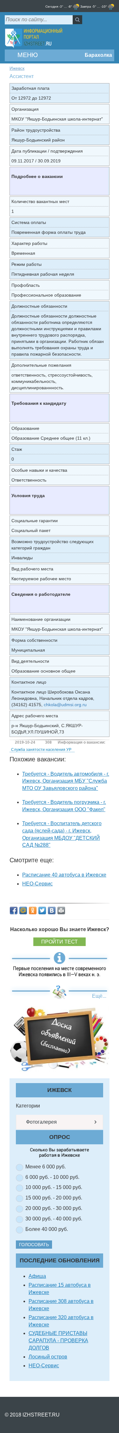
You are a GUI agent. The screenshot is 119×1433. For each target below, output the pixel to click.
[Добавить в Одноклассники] (32, 910)
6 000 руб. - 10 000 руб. (52, 1177)
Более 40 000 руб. (46, 1229)
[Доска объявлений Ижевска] (59, 1039)
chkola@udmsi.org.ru (65, 704)
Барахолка (97, 55)
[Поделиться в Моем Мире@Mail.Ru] (23, 910)
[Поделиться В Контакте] (52, 910)
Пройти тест (59, 941)
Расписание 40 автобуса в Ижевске (64, 875)
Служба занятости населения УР (41, 749)
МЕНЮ (27, 54)
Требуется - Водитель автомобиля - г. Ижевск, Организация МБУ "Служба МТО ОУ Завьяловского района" (65, 781)
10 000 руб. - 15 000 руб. (53, 1187)
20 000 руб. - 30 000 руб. (53, 1208)
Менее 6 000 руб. (45, 1166)
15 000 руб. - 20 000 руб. (53, 1197)
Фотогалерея (41, 1122)
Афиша (37, 1276)
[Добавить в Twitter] (42, 910)
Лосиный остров (48, 1356)
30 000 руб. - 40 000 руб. (53, 1218)
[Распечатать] (61, 910)
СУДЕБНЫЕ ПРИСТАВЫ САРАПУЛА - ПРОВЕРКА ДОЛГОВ (58, 1341)
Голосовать (34, 1244)
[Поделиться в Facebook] (13, 910)
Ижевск (17, 68)
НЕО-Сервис (37, 883)
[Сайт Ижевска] (34, 38)
